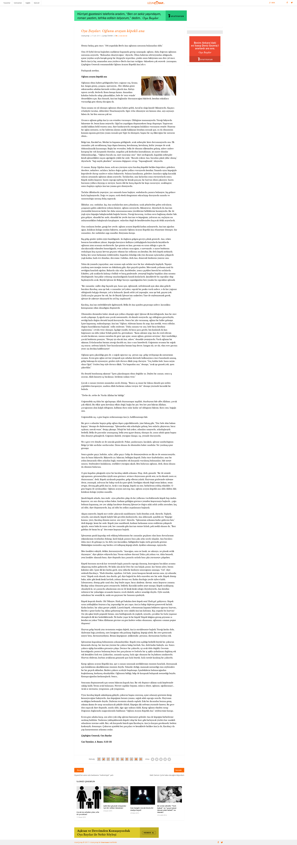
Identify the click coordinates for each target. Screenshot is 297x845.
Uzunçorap (85, 36)
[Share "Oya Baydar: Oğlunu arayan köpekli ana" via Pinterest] (117, 759)
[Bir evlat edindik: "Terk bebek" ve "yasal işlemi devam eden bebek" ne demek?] (169, 794)
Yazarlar (6, 3)
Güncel (36, 3)
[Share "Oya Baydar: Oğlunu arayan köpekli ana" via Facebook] (99, 759)
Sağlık (28, 3)
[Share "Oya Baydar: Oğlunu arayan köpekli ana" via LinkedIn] (122, 759)
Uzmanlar (18, 3)
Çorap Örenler (107, 36)
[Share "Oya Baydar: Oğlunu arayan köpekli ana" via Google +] (108, 759)
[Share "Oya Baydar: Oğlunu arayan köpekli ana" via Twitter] (103, 759)
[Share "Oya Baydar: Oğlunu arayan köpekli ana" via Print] (140, 759)
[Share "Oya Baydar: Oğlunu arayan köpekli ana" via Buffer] (126, 759)
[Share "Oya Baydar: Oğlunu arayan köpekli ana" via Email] (136, 759)
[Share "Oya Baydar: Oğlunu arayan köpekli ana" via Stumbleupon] (131, 759)
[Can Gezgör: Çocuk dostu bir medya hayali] (142, 795)
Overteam (105, 842)
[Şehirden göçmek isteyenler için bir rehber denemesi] (115, 794)
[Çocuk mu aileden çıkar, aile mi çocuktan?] (89, 797)
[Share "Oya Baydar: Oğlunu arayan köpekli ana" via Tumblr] (113, 759)
